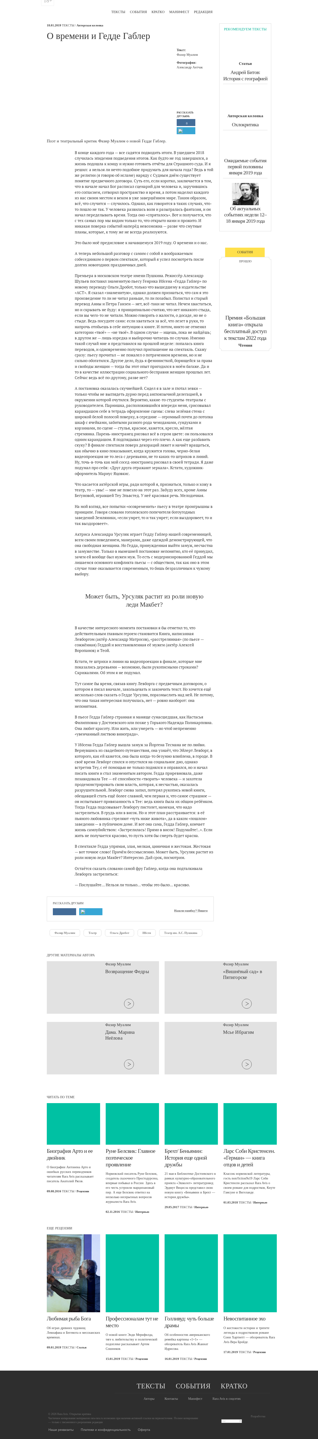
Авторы (149, 1398)
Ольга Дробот (119, 933)
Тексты (118, 12)
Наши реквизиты (61, 1429)
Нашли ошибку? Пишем (191, 910)
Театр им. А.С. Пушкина (180, 933)
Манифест (179, 12)
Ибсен (146, 933)
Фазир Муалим (64, 933)
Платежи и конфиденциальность (106, 1429)
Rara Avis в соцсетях (227, 1398)
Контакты (171, 1398)
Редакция (203, 12)
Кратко (158, 12)
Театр (92, 933)
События (138, 12)
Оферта (144, 1429)
